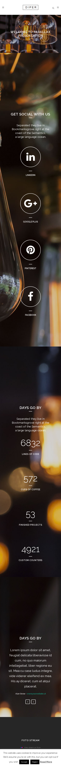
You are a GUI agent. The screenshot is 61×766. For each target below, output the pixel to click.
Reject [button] (35, 762)
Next (33, 702)
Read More (46, 762)
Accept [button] (24, 762)
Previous (27, 702)
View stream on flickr (32, 747)
